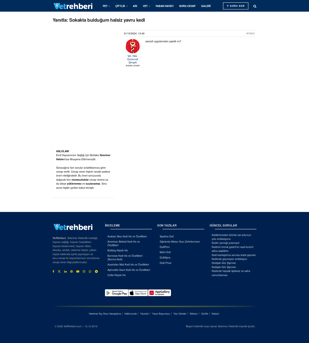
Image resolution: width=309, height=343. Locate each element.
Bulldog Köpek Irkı (117, 250)
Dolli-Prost (165, 263)
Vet (145, 6)
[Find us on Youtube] (77, 271)
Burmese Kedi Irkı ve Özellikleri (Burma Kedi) (125, 257)
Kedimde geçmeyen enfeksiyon (229, 259)
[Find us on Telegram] (96, 271)
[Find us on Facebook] (53, 271)
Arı (135, 6)
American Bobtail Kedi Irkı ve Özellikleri (123, 243)
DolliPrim (165, 247)
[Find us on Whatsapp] (90, 271)
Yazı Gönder (179, 313)
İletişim (215, 313)
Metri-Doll (165, 252)
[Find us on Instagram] (84, 271)
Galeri (206, 6)
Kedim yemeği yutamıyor (226, 243)
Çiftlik (120, 6)
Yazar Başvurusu (161, 313)
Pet (105, 6)
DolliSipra (165, 257)
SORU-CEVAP (187, 6)
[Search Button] (254, 5)
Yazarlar (144, 313)
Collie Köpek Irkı (116, 275)
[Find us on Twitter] (59, 271)
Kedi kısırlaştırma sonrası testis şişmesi (234, 255)
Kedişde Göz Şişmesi (224, 263)
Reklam (194, 313)
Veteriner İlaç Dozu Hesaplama (105, 313)
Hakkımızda (130, 313)
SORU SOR (237, 6)
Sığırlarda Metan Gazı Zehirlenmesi (180, 241)
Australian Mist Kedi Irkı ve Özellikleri (128, 264)
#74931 (250, 33)
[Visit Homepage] (73, 5)
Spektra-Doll (167, 236)
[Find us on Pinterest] (71, 271)
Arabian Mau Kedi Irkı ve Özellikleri (127, 236)
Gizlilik (204, 313)
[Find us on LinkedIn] (65, 271)
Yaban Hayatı (164, 6)
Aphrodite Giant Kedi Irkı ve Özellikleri (128, 270)
